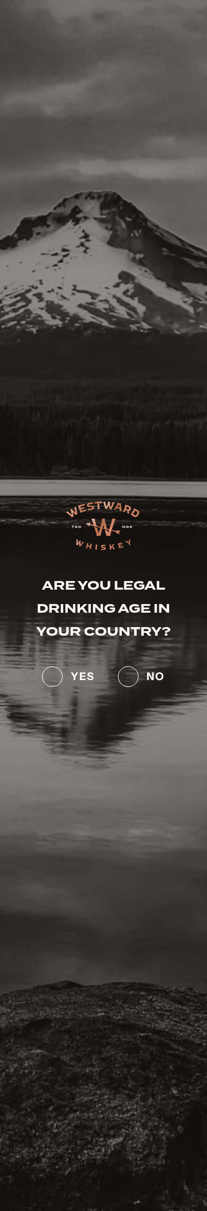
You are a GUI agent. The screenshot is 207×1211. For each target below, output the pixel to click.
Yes (82, 675)
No (156, 675)
